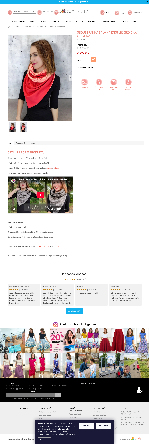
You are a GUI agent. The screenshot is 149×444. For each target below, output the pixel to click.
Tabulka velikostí (75, 414)
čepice (56, 246)
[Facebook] (99, 85)
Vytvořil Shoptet (125, 439)
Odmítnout (86, 425)
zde (67, 429)
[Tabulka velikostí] (128, 85)
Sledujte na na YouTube (26, 388)
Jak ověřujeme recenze (100, 412)
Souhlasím (103, 425)
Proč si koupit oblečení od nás (48, 412)
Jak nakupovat (97, 418)
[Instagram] (113, 85)
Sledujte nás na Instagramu (78, 324)
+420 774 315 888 (29, 385)
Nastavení (44, 440)
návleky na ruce (43, 246)
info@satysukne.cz (15, 385)
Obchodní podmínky (99, 415)
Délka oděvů (73, 417)
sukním (56, 168)
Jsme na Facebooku (60, 385)
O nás (40, 418)
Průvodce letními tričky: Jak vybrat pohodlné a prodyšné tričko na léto (132, 423)
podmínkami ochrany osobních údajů (43, 398)
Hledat (34, 11)
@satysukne (41, 388)
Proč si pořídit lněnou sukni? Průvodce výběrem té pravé (130, 413)
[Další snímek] (70, 78)
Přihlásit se (58, 395)
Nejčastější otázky (45, 415)
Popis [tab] (10, 143)
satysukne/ (12, 388)
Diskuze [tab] (32, 143)
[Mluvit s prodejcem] (84, 85)
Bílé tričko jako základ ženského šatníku (131, 418)
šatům (49, 168)
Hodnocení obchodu (74, 274)
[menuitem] (19, 21)
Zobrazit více (74, 311)
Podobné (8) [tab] (20, 143)
